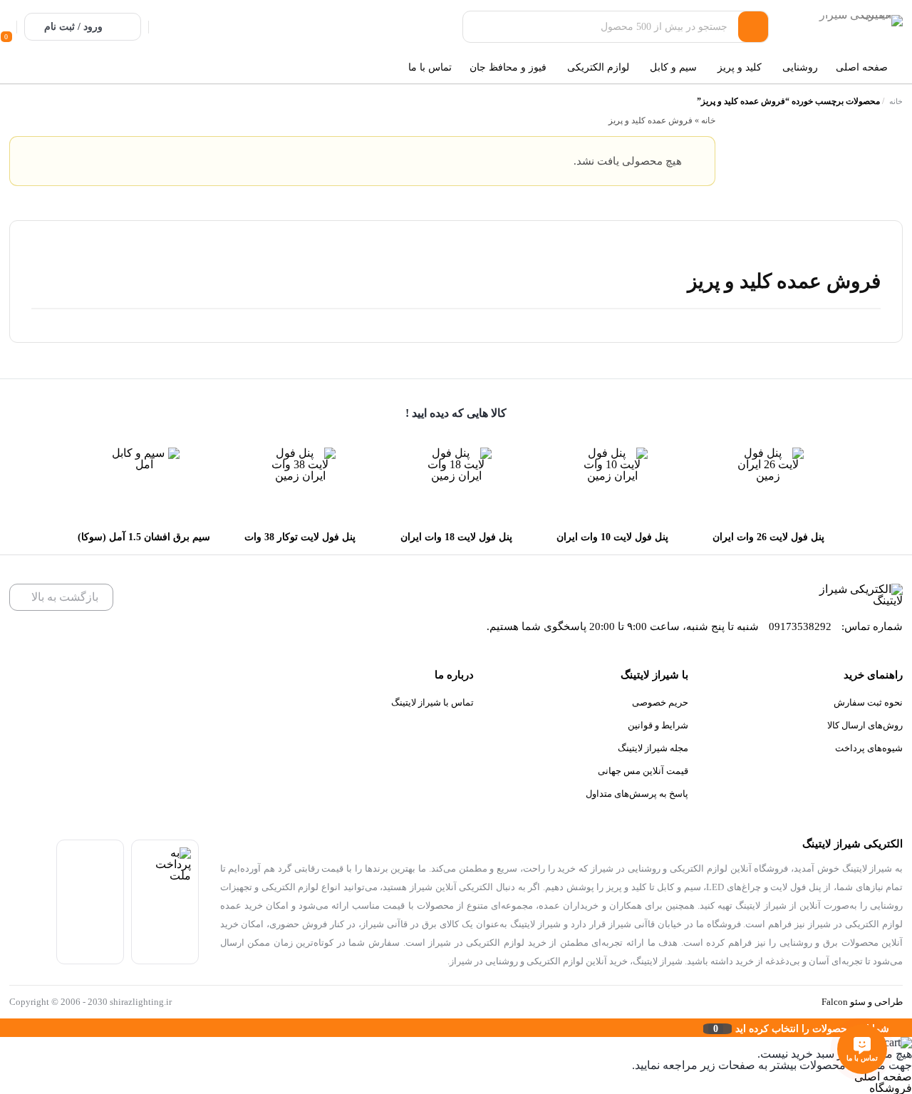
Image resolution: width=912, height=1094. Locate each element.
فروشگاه (890, 1088)
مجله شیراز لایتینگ (653, 748)
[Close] (3, 1027)
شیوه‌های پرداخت (869, 748)
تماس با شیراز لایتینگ (432, 702)
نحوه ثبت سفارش (868, 702)
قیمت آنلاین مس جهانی (643, 770)
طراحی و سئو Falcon (862, 1001)
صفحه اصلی (883, 1076)
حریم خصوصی (660, 702)
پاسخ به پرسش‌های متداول (637, 793)
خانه (896, 101)
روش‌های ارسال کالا (865, 725)
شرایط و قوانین (658, 725)
